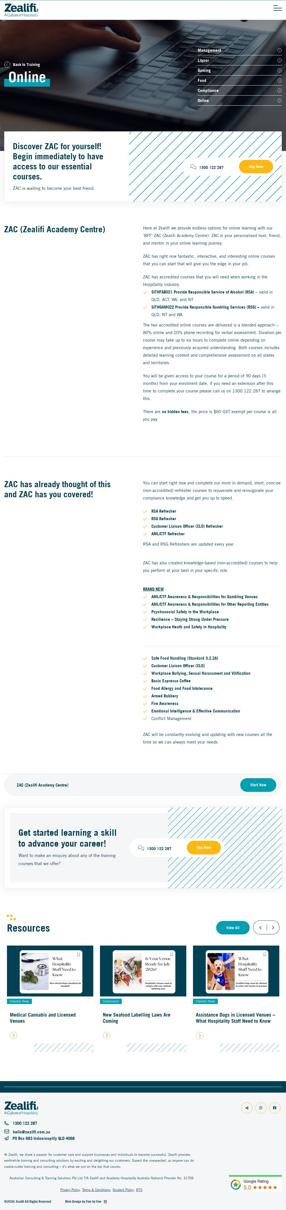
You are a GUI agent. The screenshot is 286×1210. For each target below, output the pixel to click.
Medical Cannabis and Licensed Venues (43, 1018)
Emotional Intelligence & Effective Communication (195, 711)
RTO (139, 1190)
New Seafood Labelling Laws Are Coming (136, 1018)
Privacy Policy (70, 1190)
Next (273, 927)
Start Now (258, 784)
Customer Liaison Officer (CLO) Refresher (187, 526)
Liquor (203, 60)
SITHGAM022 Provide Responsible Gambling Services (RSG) (203, 307)
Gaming (204, 70)
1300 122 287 (211, 167)
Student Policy (123, 1190)
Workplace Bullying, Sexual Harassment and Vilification (201, 673)
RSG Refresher (163, 518)
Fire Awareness (164, 703)
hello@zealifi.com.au (31, 1132)
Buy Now (256, 166)
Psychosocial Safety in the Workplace (185, 611)
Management (209, 50)
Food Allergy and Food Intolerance (182, 688)
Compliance (208, 90)
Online (203, 100)
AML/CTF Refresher (168, 533)
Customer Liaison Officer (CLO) (178, 665)
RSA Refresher (163, 511)
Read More (50, 1034)
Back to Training (26, 64)
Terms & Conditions (96, 1190)
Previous (260, 927)
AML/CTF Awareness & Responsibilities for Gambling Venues (204, 596)
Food (202, 80)
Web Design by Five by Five (83, 1201)
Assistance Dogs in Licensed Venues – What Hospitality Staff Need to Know (235, 1018)
